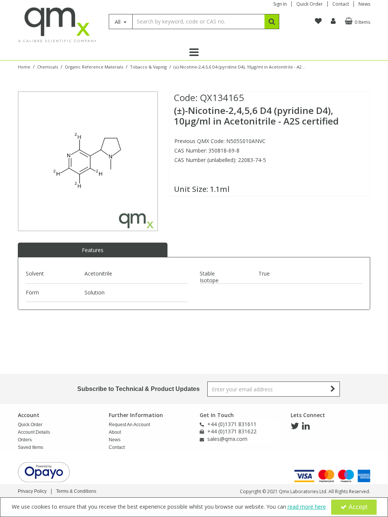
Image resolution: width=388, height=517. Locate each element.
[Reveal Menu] (194, 52)
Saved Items (30, 447)
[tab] (92, 250)
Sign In (280, 4)
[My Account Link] (333, 21)
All (118, 21)
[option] (88, 161)
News (364, 4)
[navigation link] (318, 21)
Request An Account (129, 424)
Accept (358, 507)
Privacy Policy (32, 491)
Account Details (34, 432)
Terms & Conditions (76, 491)
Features (92, 250)
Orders (25, 439)
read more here (307, 506)
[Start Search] (271, 21)
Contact (340, 4)
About (115, 432)
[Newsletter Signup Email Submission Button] (333, 389)
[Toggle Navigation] (194, 52)
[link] (295, 426)
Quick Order (309, 4)
